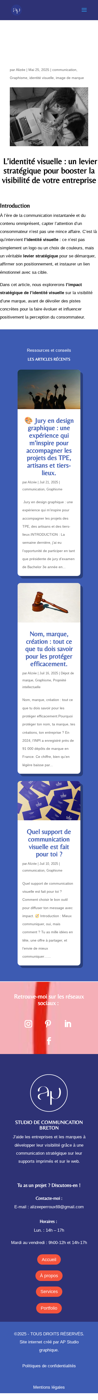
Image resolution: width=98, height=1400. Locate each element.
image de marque (70, 78)
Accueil (49, 1259)
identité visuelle (41, 78)
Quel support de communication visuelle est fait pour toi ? (49, 843)
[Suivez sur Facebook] (49, 1040)
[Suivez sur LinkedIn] (68, 1023)
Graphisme (18, 78)
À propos (49, 1275)
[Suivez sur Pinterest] (48, 1023)
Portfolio (49, 1308)
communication (64, 70)
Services (49, 1291)
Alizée (20, 70)
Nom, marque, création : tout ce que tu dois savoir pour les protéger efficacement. (49, 649)
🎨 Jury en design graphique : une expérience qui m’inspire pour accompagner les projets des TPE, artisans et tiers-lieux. (49, 446)
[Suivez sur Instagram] (28, 1023)
